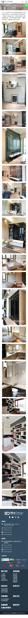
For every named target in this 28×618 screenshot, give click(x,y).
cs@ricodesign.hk (8, 534)
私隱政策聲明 (6, 607)
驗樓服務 (15, 581)
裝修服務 (15, 577)
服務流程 (15, 574)
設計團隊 (3, 575)
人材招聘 (3, 578)
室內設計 (15, 575)
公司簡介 (3, 574)
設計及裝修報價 (5, 599)
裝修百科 (16, 586)
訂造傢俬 (15, 578)
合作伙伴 (3, 577)
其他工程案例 (4, 592)
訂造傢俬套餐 (4, 600)
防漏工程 (15, 580)
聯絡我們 (16, 605)
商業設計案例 (4, 590)
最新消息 (16, 596)
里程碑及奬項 (4, 580)
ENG (22, 1)
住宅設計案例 (4, 589)
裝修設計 (4, 586)
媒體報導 (4, 605)
